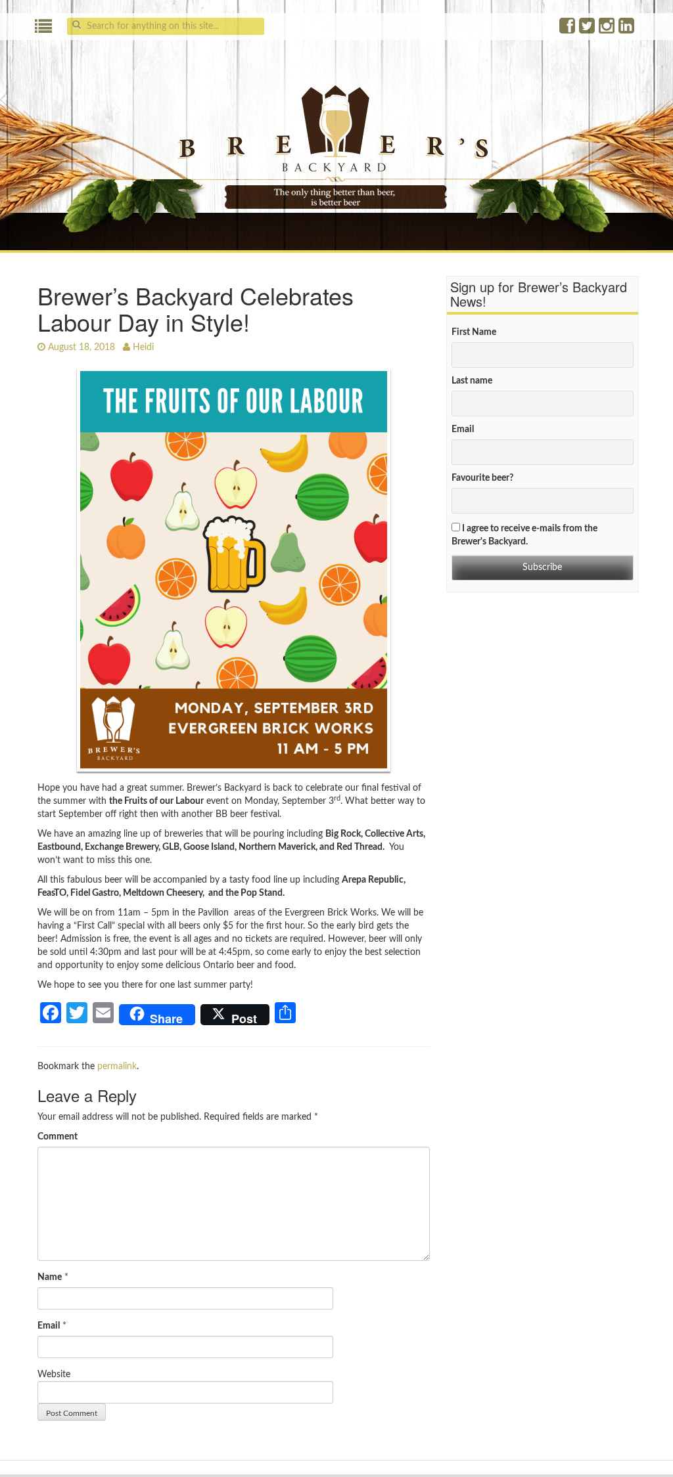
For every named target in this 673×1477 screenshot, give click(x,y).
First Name (474, 332)
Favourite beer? (482, 478)
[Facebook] (567, 29)
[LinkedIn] (627, 29)
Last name (472, 381)
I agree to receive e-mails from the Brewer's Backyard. (524, 535)
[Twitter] (587, 29)
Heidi (143, 347)
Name (49, 1277)
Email (48, 1326)
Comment (57, 1136)
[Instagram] (607, 29)
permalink (117, 1066)
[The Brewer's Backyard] (336, 140)
